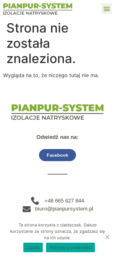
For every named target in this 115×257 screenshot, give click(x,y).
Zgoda (33, 247)
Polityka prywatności (70, 247)
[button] (106, 8)
